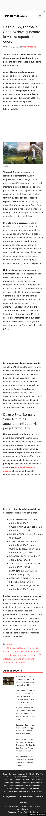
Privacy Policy (23, 812)
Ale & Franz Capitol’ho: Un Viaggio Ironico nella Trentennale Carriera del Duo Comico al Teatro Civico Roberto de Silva (25, 745)
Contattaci (39, 797)
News (9, 644)
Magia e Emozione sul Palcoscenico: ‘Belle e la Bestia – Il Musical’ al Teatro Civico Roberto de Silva (26, 713)
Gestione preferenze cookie (37, 814)
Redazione (12, 812)
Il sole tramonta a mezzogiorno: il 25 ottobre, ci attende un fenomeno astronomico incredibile (22, 659)
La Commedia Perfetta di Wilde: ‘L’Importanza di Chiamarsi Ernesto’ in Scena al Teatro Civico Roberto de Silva (25, 696)
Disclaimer (34, 812)
